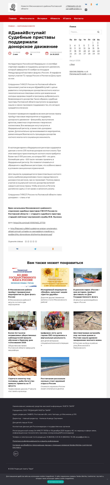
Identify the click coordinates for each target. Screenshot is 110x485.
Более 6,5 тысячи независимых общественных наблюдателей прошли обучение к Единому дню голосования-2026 (22, 338)
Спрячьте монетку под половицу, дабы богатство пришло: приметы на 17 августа (21, 382)
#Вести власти (27, 18)
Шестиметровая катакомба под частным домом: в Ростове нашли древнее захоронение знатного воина (87, 336)
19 (80, 51)
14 (89, 48)
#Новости (55, 18)
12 (80, 48)
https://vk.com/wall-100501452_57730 (29, 223)
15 (93, 48)
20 (85, 51)
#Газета (67, 18)
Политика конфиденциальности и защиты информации (36, 441)
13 (84, 48)
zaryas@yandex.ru (74, 9)
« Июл (72, 64)
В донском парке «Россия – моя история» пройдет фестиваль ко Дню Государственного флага (86, 293)
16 (98, 48)
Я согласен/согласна (55, 482)
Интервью (42, 18)
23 (98, 51)
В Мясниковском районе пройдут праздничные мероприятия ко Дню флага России (21, 293)
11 (75, 48)
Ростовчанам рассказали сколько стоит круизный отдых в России (53, 381)
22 (94, 51)
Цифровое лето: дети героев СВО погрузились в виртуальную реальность (54, 335)
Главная (13, 18)
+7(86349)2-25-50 (73, 6)
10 (70, 48)
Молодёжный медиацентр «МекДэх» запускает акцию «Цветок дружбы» (54, 292)
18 (75, 51)
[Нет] (107, 479)
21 (89, 51)
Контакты (78, 18)
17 (70, 51)
